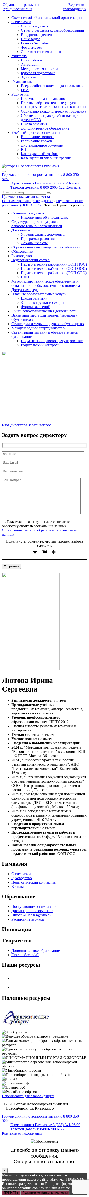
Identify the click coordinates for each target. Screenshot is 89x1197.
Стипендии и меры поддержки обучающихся (47, 324)
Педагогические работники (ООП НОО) (54, 264)
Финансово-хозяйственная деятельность (43, 311)
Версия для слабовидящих (74, 7)
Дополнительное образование (45, 128)
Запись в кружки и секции (42, 302)
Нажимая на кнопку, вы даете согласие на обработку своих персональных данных (38, 524)
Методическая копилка (39, 69)
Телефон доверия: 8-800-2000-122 (37, 187)
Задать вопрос (39, 425)
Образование (22, 251)
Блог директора (14, 425)
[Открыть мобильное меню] (4, 171)
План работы (31, 60)
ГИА (25, 90)
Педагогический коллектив (33, 882)
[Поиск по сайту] (49, 193)
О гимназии (21, 22)
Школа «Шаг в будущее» (31, 915)
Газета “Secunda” (25, 955)
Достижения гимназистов (42, 52)
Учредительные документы (43, 234)
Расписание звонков (37, 137)
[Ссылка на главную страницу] (30, 166)
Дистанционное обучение (42, 145)
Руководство (21, 256)
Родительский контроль (40, 345)
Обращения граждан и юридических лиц (21, 7)
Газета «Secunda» (35, 43)
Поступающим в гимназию (43, 98)
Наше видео (30, 39)
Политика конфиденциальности (45, 1192)
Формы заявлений (35, 307)
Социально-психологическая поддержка (53, 111)
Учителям (19, 56)
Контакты (73, 187)
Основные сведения (27, 213)
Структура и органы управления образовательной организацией (37, 224)
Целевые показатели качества (26, 197)
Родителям (20, 94)
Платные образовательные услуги (48, 103)
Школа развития (34, 124)
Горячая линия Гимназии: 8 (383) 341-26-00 (45, 183)
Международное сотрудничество (38, 328)
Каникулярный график (39, 154)
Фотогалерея (31, 47)
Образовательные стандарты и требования (45, 247)
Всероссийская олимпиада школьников (52, 86)
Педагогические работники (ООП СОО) (54, 273)
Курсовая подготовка (38, 73)
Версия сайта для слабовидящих (28, 1096)
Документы (20, 230)
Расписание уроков (36, 141)
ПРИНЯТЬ (11, 1192)
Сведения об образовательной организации (46, 18)
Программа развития (38, 239)
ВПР (24, 150)
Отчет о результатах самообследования (52, 30)
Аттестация (30, 64)
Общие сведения (34, 26)
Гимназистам (22, 81)
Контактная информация (22, 1133)
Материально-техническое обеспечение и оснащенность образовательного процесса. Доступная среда (46, 285)
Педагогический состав (30, 260)
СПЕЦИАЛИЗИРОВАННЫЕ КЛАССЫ (53, 107)
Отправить (11, 566)
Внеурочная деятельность (41, 35)
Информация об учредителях (44, 217)
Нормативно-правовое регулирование (52, 341)
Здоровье (28, 77)
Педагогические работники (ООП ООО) (54, 268)
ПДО (25, 277)
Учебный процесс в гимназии (35, 133)
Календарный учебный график (46, 158)
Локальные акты (34, 243)
